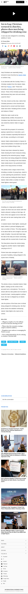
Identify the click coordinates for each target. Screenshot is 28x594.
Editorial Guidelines (20, 354)
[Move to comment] (20, 46)
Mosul (9, 86)
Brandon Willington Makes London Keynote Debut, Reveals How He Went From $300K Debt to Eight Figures (13, 532)
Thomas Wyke (6, 41)
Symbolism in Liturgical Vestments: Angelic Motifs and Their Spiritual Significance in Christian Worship (12, 430)
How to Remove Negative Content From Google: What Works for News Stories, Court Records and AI (13, 480)
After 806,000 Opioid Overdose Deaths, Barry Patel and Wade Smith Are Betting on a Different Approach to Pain (13, 455)
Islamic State (22, 75)
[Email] (17, 46)
